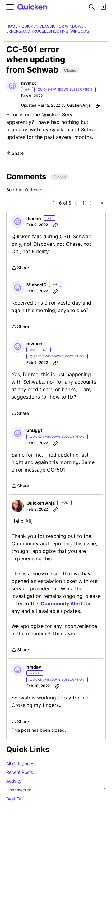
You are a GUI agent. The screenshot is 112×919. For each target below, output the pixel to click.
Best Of (13, 798)
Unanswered (56, 789)
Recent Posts (19, 772)
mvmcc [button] (29, 83)
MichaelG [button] (36, 284)
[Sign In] (103, 7)
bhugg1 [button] (34, 430)
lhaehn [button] (33, 218)
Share (15, 153)
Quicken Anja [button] (79, 105)
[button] (12, 86)
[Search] (91, 7)
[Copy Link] (98, 105)
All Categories (20, 763)
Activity (13, 781)
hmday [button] (33, 666)
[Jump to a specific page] (101, 203)
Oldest (32, 190)
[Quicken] (32, 7)
